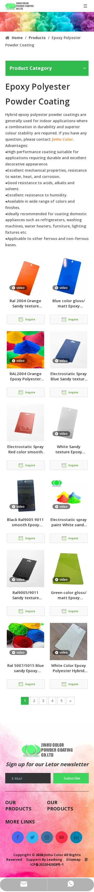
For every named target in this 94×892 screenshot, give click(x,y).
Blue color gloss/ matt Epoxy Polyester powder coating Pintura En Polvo (68, 303)
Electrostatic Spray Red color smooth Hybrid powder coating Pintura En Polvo (25, 449)
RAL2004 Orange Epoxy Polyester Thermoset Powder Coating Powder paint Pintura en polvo (25, 376)
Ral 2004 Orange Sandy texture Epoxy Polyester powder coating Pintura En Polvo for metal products (25, 303)
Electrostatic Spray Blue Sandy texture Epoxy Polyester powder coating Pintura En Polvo (68, 376)
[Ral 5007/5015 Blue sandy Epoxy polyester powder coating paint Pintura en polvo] (25, 634)
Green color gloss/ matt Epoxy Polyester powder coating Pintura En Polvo (68, 595)
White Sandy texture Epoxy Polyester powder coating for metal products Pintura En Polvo (68, 449)
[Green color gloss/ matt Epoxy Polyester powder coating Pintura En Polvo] (68, 568)
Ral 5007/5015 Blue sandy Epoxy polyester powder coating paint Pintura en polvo (25, 668)
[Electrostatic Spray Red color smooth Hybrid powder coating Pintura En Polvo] (25, 422)
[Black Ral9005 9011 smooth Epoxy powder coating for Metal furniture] (25, 495)
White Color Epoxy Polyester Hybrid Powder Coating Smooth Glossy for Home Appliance (69, 668)
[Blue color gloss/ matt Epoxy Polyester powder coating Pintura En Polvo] (68, 276)
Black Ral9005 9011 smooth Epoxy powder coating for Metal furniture (25, 522)
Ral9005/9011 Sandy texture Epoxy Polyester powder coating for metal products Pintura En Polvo (25, 595)
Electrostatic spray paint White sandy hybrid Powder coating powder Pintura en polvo (68, 522)
